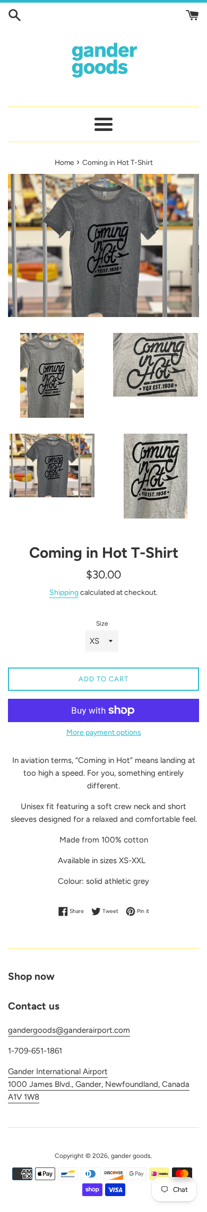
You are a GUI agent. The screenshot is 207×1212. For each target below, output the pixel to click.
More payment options (103, 732)
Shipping (64, 592)
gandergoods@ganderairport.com (69, 1030)
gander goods (131, 1156)
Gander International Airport (58, 1071)
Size (102, 623)
